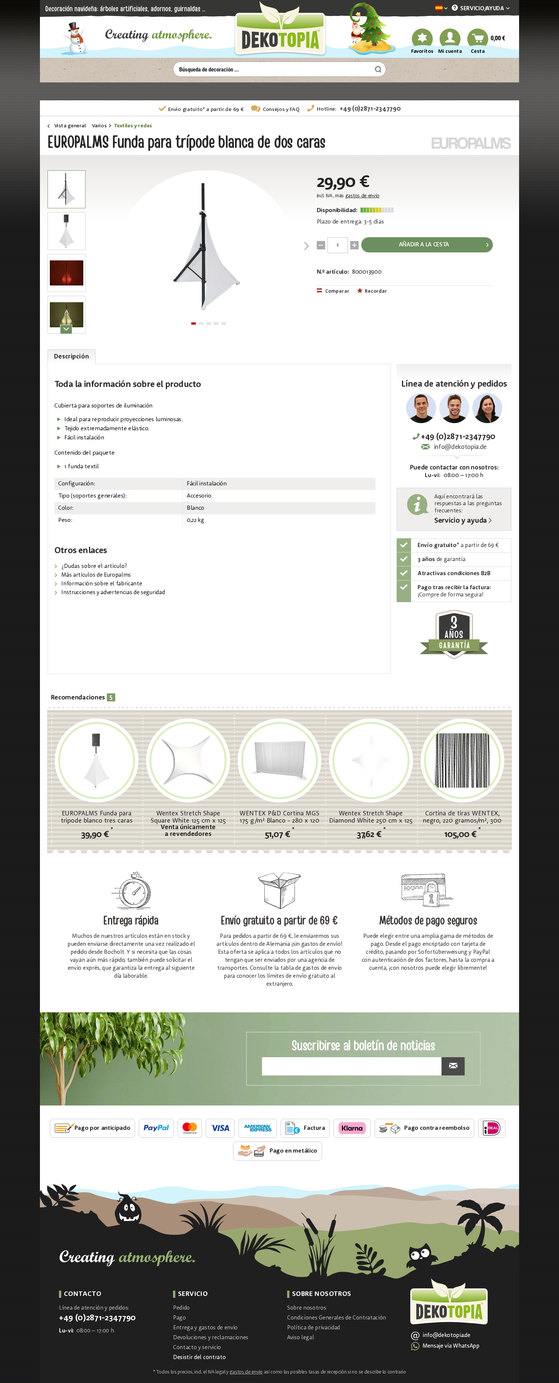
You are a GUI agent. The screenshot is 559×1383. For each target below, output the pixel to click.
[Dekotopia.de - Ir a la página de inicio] (279, 29)
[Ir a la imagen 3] (208, 323)
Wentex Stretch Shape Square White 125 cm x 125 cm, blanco (188, 817)
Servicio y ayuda (460, 521)
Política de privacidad (313, 1328)
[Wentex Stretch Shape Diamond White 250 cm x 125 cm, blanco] (371, 760)
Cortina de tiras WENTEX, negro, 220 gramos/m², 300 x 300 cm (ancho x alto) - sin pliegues (462, 817)
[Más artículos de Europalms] (471, 143)
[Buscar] (377, 69)
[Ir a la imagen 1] (193, 323)
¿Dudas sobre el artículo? (93, 566)
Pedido (181, 1308)
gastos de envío (362, 195)
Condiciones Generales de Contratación (336, 1318)
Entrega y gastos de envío (205, 1328)
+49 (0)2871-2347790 (370, 109)
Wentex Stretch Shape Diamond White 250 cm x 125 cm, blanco (371, 817)
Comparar (336, 291)
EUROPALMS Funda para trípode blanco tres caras (97, 817)
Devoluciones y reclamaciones (210, 1338)
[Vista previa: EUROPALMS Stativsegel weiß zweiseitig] (67, 189)
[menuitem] (430, 8)
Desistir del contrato (199, 1358)
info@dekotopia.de (460, 447)
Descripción (71, 357)
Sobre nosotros (306, 1308)
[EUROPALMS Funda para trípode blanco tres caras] (96, 760)
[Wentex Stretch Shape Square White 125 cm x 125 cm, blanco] (188, 760)
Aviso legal (300, 1338)
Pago (179, 1318)
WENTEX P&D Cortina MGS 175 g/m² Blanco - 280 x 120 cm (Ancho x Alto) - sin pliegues (279, 817)
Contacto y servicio (197, 1348)
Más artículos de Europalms (95, 575)
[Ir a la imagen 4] (216, 323)
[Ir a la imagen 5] (223, 323)
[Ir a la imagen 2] (201, 323)
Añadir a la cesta (424, 245)
